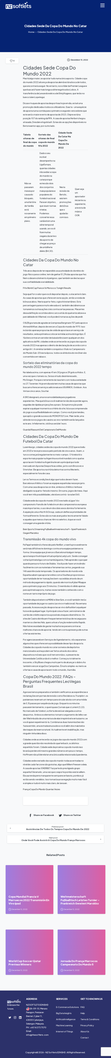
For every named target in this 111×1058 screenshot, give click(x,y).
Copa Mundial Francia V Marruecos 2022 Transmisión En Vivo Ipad (29, 900)
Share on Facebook (44, 815)
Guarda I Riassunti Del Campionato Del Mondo (44, 429)
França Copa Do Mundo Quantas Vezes (41, 789)
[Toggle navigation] (102, 5)
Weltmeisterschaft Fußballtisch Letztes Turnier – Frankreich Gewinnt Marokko (80, 900)
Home (31, 32)
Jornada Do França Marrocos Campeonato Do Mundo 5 (79, 962)
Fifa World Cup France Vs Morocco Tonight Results (47, 288)
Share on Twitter (72, 815)
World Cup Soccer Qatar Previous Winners (25, 962)
